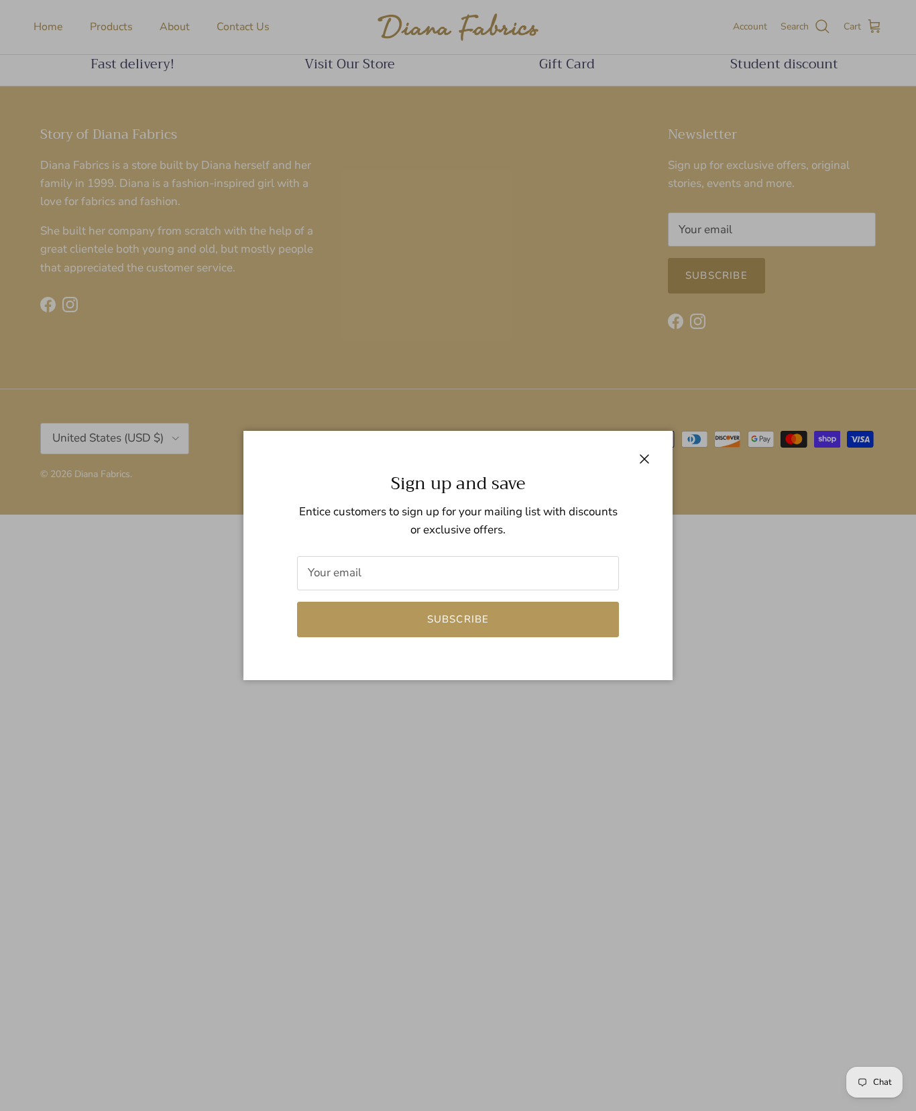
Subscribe (458, 619)
